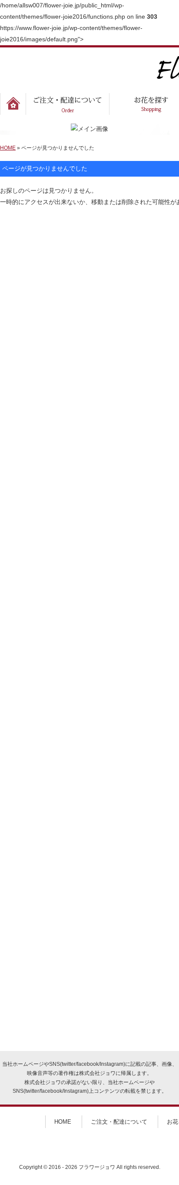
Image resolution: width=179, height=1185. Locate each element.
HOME (8, 148)
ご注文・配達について (119, 1121)
